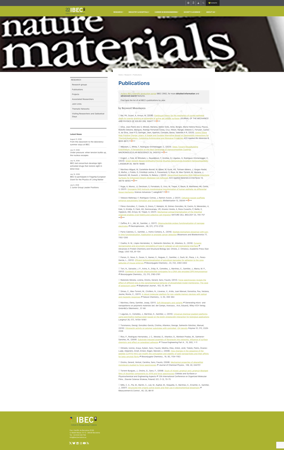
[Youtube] (84, 443)
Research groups (79, 85)
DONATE (214, 3)
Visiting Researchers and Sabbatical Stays (88, 115)
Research (127, 75)
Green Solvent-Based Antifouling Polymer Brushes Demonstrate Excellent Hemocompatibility (167, 161)
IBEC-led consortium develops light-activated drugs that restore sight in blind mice (86, 166)
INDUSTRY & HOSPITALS (139, 12)
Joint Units (77, 104)
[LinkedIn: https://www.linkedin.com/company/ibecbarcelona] (77, 443)
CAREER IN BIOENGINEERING (166, 12)
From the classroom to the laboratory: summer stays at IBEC (87, 143)
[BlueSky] (74, 443)
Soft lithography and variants (170, 303)
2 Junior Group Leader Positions (84, 187)
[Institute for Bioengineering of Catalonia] (75, 11)
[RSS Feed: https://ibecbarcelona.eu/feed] (87, 443)
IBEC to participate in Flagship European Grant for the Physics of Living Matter (88, 178)
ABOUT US (210, 12)
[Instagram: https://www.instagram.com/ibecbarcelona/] (81, 443)
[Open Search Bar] (203, 3)
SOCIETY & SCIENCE (192, 12)
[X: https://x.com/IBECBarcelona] (70, 443)
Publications (77, 89)
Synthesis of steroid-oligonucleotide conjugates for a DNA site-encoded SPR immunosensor (166, 271)
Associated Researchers (83, 99)
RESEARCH (117, 12)
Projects (75, 94)
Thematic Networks (80, 109)
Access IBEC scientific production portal (138, 94)
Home (120, 75)
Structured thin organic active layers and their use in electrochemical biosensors (164, 388)
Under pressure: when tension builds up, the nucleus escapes (88, 153)
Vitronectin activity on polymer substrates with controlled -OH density (156, 328)
